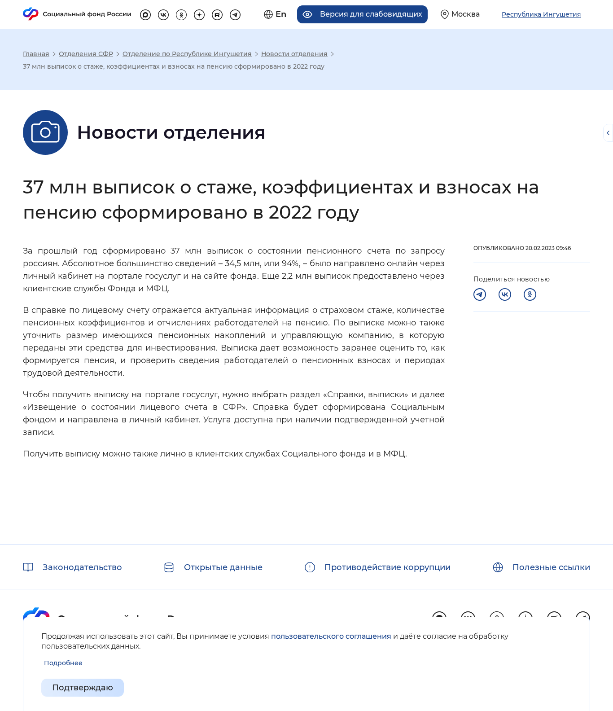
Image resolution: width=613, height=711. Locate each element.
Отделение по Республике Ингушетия (187, 54)
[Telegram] (479, 294)
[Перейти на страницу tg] (235, 13)
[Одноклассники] (530, 294)
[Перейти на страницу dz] (199, 13)
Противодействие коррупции (387, 567)
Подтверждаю (82, 688)
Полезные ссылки (551, 567)
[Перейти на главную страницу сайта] (77, 14)
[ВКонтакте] (505, 294)
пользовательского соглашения (331, 636)
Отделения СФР (86, 54)
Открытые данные (223, 567)
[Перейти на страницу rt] (217, 13)
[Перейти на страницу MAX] (145, 13)
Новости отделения (294, 54)
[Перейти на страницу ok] (181, 13)
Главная (36, 54)
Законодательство (82, 567)
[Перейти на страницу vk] (163, 13)
